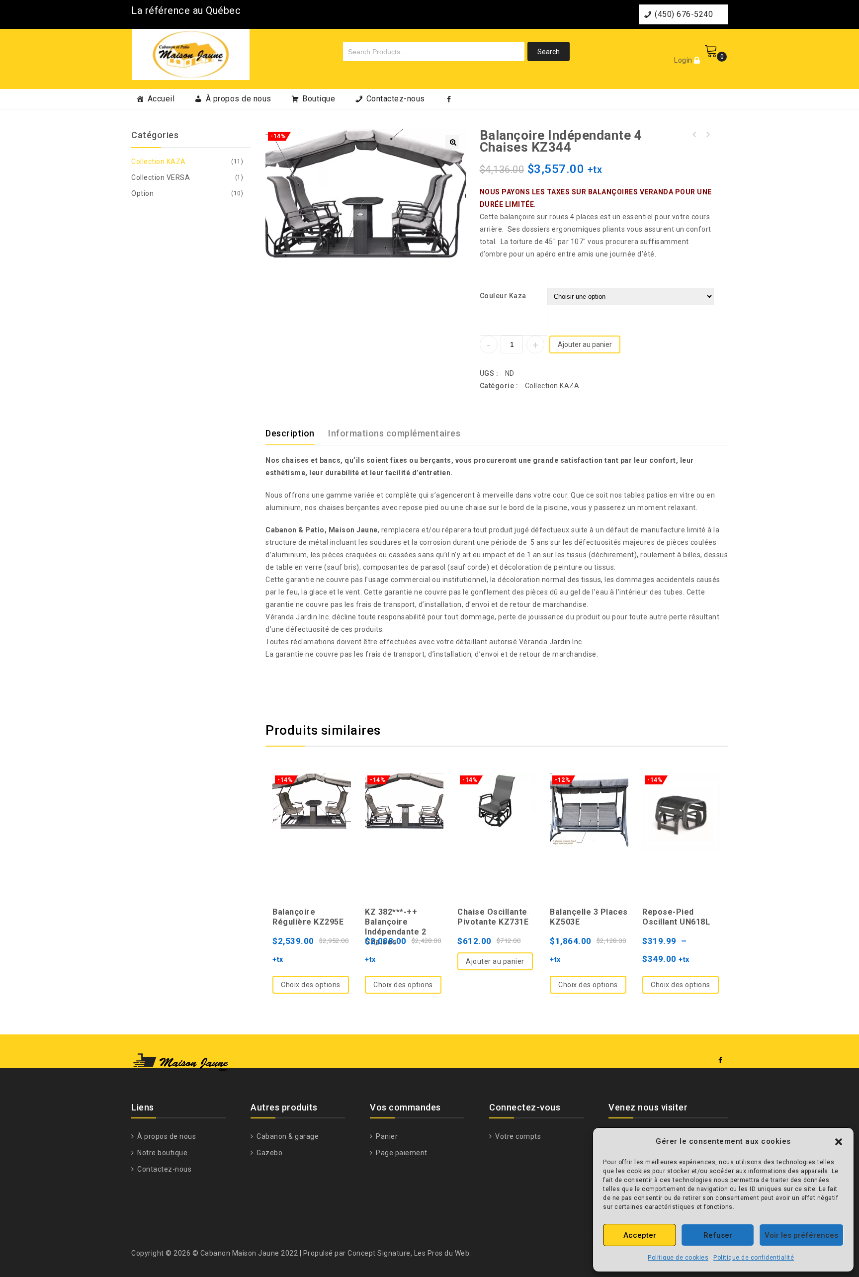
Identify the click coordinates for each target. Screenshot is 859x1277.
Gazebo (268, 1153)
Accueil (161, 98)
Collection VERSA (160, 177)
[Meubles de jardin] (191, 53)
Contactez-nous (395, 98)
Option (142, 193)
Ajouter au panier (585, 344)
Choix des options (311, 985)
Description (290, 433)
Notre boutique (161, 1153)
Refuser (717, 1235)
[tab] (296, 433)
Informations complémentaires (394, 433)
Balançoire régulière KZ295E (707, 134)
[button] (839, 1142)
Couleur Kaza (503, 296)
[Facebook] (449, 99)
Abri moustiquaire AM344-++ (694, 134)
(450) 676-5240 (684, 14)
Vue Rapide (312, 810)
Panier (386, 1136)
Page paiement (401, 1153)
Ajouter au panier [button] (495, 961)
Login (684, 60)
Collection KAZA (552, 386)
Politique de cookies (678, 1257)
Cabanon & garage (287, 1136)
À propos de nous (238, 98)
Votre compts (517, 1136)
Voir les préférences (801, 1235)
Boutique (318, 98)
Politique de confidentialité (753, 1257)
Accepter (639, 1235)
